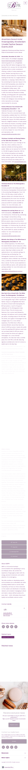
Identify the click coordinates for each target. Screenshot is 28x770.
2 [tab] (12, 679)
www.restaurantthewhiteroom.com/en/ (12, 271)
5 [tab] (17, 679)
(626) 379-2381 (6, 615)
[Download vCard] (24, 608)
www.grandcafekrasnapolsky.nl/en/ (11, 134)
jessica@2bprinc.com (7, 614)
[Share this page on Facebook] (15, 626)
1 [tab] (10, 679)
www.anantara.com (7, 525)
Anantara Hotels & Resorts (8, 637)
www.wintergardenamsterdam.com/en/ (12, 207)
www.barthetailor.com (20, 161)
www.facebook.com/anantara (9, 527)
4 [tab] (15, 679)
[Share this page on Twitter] (7, 626)
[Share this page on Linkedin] (11, 626)
